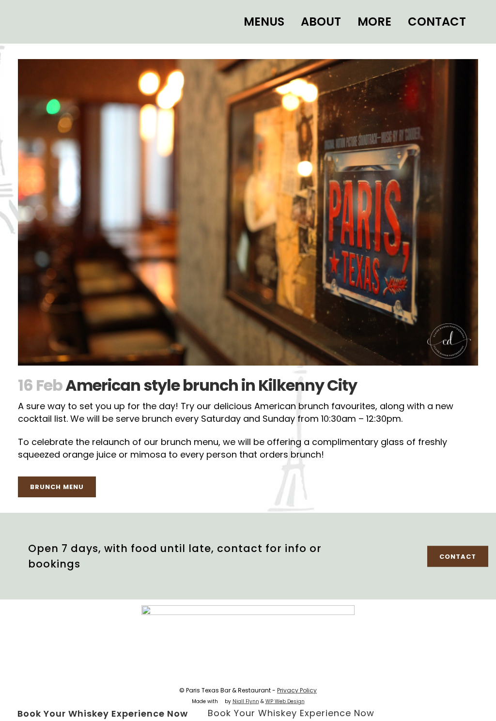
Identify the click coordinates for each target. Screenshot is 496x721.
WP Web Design (285, 701)
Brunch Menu (57, 486)
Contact (457, 556)
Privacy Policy (297, 690)
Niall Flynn (245, 701)
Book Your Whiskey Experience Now (102, 713)
